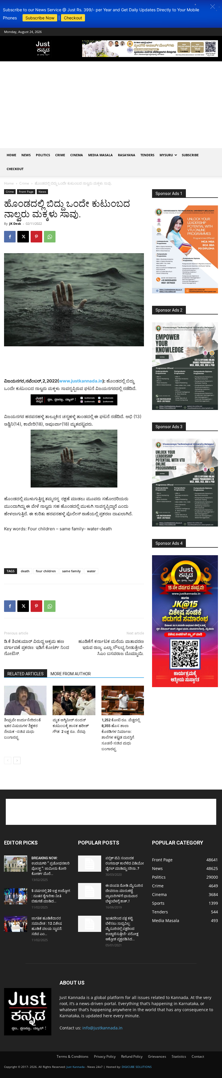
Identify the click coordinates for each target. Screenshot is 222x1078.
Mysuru (166, 155)
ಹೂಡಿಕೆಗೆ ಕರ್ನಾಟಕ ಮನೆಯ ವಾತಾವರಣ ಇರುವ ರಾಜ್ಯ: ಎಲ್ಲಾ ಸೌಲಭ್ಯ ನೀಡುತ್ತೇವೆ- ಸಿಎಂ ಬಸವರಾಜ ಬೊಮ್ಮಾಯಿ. (111, 647)
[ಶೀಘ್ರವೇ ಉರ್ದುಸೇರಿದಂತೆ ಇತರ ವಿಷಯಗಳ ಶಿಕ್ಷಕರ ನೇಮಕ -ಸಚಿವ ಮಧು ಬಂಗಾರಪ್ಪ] (25, 700)
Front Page (26, 192)
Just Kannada (75, 1067)
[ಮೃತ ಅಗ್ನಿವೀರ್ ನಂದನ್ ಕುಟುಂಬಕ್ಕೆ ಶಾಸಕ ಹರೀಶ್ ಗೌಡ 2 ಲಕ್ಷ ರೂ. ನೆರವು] (74, 700)
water (91, 571)
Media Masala (100, 155)
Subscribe (190, 155)
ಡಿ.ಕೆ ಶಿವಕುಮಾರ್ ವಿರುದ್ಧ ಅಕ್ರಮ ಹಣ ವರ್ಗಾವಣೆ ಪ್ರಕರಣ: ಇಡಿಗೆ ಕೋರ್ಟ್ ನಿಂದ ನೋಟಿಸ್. (36, 647)
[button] (212, 6)
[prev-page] (7, 760)
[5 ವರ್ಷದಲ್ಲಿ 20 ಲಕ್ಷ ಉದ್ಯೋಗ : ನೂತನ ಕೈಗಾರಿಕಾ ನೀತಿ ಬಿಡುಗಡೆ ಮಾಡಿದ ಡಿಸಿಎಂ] (15, 896)
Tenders (147, 155)
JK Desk (15, 223)
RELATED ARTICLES (26, 674)
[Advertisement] (111, 104)
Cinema (76, 155)
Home (11, 155)
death (25, 571)
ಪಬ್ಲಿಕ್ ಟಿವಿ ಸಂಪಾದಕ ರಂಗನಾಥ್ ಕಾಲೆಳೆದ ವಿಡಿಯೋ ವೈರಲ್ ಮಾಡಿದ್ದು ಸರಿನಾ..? (125, 863)
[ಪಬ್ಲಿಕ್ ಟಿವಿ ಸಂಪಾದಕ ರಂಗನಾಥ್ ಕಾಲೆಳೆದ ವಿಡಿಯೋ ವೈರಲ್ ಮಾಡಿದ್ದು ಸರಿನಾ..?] (89, 864)
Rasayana (126, 155)
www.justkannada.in (80, 381)
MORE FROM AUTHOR (71, 674)
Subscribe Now (39, 17)
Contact (198, 1056)
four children (46, 571)
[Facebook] (10, 236)
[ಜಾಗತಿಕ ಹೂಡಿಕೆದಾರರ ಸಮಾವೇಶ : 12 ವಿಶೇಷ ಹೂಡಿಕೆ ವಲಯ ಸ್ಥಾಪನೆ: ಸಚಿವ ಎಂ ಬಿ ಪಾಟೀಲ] (15, 924)
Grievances (157, 1056)
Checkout (73, 17)
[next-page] (17, 760)
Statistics (179, 1056)
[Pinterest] (36, 236)
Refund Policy (132, 1056)
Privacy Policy (105, 1056)
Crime (60, 155)
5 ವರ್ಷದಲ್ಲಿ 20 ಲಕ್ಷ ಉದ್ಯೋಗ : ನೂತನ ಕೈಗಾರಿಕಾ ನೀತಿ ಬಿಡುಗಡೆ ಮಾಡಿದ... (51, 896)
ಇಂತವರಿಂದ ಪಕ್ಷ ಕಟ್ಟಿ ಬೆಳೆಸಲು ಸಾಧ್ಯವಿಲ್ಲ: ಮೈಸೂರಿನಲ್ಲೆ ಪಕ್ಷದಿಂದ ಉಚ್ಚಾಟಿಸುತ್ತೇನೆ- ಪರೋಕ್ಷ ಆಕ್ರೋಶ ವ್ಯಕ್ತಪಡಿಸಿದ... (122, 928)
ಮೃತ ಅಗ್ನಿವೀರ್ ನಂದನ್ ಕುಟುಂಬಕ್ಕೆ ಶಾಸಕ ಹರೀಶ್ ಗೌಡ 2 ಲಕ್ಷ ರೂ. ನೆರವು (71, 726)
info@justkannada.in (102, 1028)
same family (71, 571)
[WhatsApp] (50, 236)
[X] (23, 236)
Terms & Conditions (72, 1056)
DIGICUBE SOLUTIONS (136, 1067)
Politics (43, 155)
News (26, 155)
